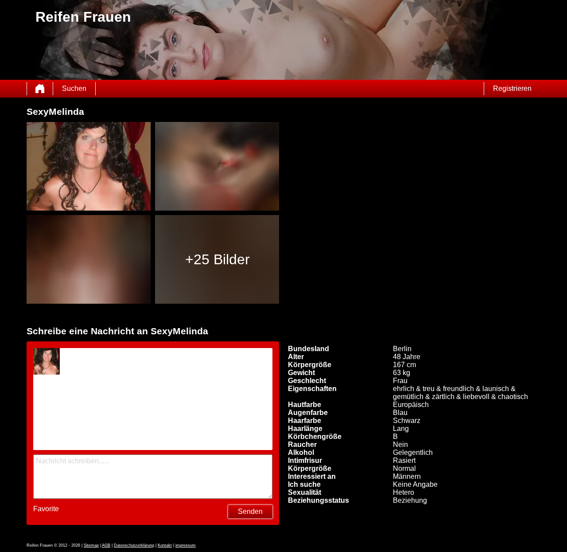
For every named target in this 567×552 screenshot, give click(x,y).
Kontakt (165, 545)
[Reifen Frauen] (40, 88)
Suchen (74, 88)
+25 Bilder (217, 259)
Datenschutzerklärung (134, 545)
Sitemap (91, 545)
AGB (106, 545)
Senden (250, 511)
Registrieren (512, 88)
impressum (185, 545)
